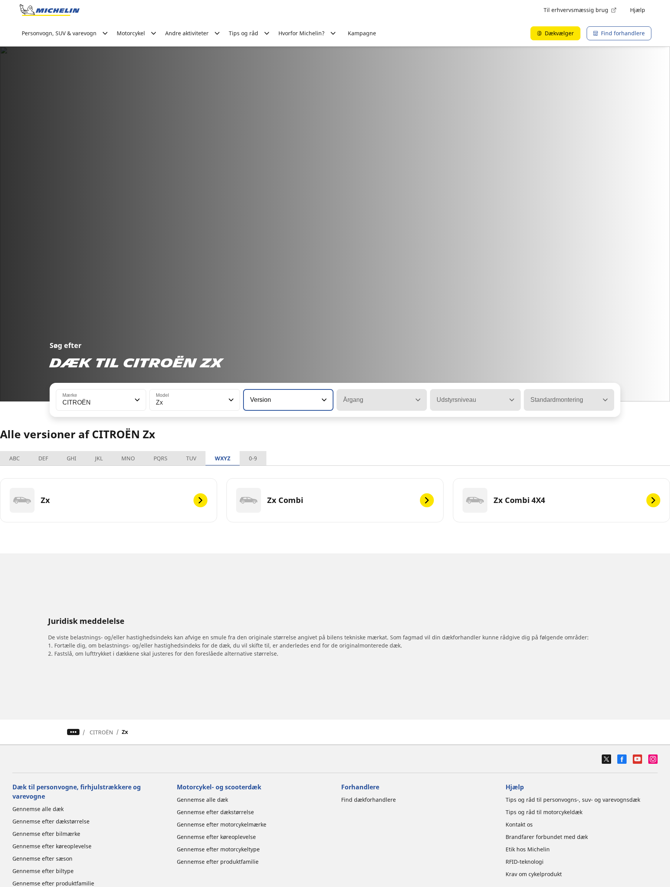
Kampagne (362, 33)
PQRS (161, 458)
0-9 (253, 458)
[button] (136, 400)
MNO (128, 458)
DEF (43, 458)
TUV (191, 458)
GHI (71, 458)
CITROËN (101, 732)
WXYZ (222, 458)
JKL (99, 458)
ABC (14, 458)
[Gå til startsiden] (50, 10)
